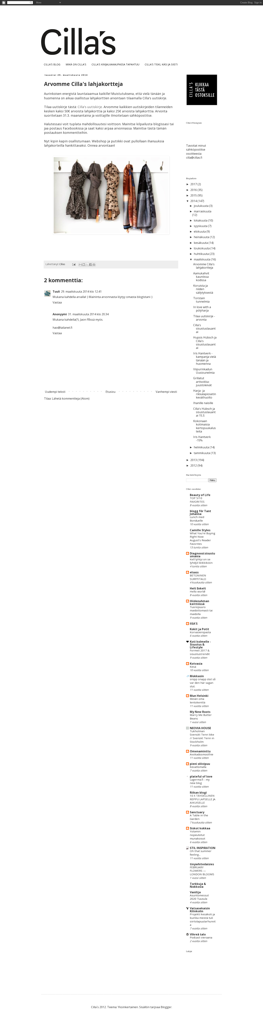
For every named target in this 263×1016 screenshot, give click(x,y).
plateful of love (201, 776)
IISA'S (194, 624)
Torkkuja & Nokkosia (198, 885)
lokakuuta (201, 220)
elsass (194, 572)
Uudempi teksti (55, 392)
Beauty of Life (200, 495)
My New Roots (200, 712)
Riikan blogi (198, 793)
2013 (194, 460)
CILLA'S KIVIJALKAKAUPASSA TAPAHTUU (115, 64)
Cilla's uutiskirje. (90, 107)
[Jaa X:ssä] (87, 264)
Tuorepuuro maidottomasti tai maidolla (201, 610)
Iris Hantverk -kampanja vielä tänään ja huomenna (204, 358)
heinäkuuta (202, 237)
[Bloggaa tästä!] (84, 264)
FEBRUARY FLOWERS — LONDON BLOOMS (202, 870)
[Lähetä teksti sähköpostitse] (73, 264)
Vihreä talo (198, 934)
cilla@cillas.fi (194, 158)
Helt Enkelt (198, 588)
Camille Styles (200, 530)
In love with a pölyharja (202, 308)
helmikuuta (202, 447)
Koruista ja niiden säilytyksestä (203, 289)
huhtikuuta (202, 254)
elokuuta (200, 231)
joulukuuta (201, 206)
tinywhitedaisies (202, 864)
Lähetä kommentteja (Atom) (70, 398)
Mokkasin (197, 676)
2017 (194, 184)
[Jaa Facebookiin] (90, 264)
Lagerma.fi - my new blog (200, 781)
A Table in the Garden (199, 817)
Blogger (166, 1007)
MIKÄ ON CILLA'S (76, 64)
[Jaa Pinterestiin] (94, 264)
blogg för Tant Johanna (200, 512)
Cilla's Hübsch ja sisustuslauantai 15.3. (204, 412)
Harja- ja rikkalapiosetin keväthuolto (204, 394)
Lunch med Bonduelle (197, 518)
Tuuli (56, 291)
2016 (194, 190)
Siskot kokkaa (200, 828)
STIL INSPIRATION (202, 848)
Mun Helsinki (199, 696)
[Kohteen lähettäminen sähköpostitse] (80, 264)
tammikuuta (202, 453)
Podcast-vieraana (201, 937)
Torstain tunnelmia (201, 299)
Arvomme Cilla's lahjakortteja (204, 266)
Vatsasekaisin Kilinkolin (200, 909)
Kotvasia (196, 664)
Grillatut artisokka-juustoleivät (202, 381)
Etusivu (110, 392)
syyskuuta (201, 226)
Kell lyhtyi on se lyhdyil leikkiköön (201, 561)
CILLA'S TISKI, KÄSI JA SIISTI (161, 64)
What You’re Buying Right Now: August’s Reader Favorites (202, 538)
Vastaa (57, 302)
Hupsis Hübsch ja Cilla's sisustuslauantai (204, 342)
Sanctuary (197, 812)
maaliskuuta (202, 259)
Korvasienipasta (200, 632)
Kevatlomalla (198, 767)
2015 (194, 195)
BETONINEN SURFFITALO (198, 577)
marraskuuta (202, 211)
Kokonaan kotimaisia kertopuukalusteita (204, 426)
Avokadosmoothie (201, 754)
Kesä (193, 666)
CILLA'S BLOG (52, 64)
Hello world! (197, 591)
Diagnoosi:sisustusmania (202, 554)
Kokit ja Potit (199, 629)
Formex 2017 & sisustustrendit (200, 652)
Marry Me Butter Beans (201, 716)
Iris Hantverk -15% (202, 438)
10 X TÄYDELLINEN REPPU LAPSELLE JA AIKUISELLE (202, 799)
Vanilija (195, 892)
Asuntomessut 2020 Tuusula (199, 897)
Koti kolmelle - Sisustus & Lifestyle (200, 644)
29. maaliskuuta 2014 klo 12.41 (81, 291)
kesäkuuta (201, 243)
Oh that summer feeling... (200, 852)
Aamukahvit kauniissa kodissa (201, 276)
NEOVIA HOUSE (200, 728)
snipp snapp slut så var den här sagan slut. (202, 682)
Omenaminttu (200, 751)
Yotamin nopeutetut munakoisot (197, 835)
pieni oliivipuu (200, 764)
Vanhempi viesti (166, 392)
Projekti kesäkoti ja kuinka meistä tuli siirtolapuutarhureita (203, 919)
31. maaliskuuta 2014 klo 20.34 (88, 314)
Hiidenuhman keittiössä (199, 602)
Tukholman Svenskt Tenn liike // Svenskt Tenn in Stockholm (202, 736)
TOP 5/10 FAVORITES (197, 499)
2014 (194, 201)
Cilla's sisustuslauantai (204, 328)
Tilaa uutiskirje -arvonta (204, 318)
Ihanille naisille (203, 403)
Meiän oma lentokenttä (197, 700)
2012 (194, 465)
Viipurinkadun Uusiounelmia (204, 371)
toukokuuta (202, 248)
